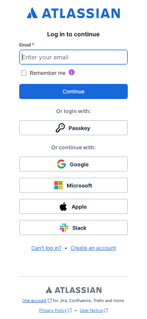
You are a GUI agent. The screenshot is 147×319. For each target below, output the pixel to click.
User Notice (91, 310)
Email (26, 45)
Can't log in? (46, 248)
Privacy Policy (53, 310)
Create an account (93, 248)
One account (36, 300)
